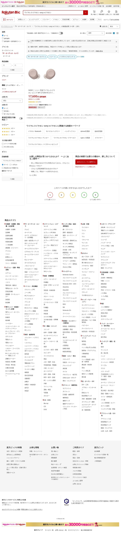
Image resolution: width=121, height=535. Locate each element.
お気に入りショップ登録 (80, 464)
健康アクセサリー (68, 404)
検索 (13, 70)
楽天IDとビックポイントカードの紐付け (60, 478)
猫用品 (84, 341)
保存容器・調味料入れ (70, 240)
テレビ (100, 19)
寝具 (102, 347)
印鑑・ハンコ (105, 281)
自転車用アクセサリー (108, 233)
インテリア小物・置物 (108, 409)
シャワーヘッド (30, 366)
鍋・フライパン (68, 229)
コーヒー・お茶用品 (69, 261)
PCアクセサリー (30, 296)
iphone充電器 (85, 131)
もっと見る (33, 175)
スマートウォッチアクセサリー (51, 262)
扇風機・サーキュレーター (12, 295)
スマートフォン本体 (50, 229)
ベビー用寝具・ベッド (89, 317)
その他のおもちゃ (87, 295)
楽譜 (45, 346)
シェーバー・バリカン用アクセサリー (32, 350)
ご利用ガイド (72, 6)
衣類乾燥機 (9, 239)
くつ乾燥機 (9, 245)
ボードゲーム (86, 281)
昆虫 (83, 368)
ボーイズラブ (48, 371)
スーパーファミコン (69, 316)
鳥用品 (84, 356)
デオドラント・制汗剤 (70, 374)
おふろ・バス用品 (87, 314)
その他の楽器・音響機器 (51, 321)
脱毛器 (27, 354)
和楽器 (46, 314)
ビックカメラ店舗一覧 (97, 6)
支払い (75, 454)
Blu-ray (46, 403)
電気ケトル (9, 342)
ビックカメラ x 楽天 (8, 6)
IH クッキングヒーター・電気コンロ (12, 354)
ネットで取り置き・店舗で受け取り (16, 468)
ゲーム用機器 (29, 324)
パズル (84, 275)
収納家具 (104, 379)
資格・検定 (47, 389)
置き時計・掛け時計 (107, 390)
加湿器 (7, 299)
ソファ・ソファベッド (108, 359)
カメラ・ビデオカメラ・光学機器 (31, 236)
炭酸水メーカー (10, 359)
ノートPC (28, 292)
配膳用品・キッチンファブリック (70, 254)
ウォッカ (84, 243)
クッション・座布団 (107, 362)
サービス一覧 (49, 530)
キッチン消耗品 (68, 243)
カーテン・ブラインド (108, 382)
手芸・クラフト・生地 (108, 290)
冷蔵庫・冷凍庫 (10, 229)
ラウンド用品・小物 (107, 246)
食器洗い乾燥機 (10, 362)
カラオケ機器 (48, 317)
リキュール (85, 239)
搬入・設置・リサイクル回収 (16, 461)
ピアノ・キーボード (50, 279)
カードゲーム (86, 278)
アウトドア (104, 260)
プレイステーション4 (69, 281)
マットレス (104, 350)
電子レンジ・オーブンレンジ (12, 313)
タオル (103, 299)
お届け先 (5, 97)
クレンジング (67, 365)
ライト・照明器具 (11, 263)
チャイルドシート (87, 328)
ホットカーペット (11, 279)
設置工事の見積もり (13, 464)
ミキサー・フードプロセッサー (12, 349)
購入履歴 (54, 461)
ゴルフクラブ (105, 236)
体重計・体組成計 (30, 384)
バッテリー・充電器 (50, 250)
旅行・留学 (47, 338)
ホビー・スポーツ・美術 (51, 342)
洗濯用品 (104, 287)
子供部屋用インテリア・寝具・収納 (107, 375)
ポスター (46, 396)
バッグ (103, 334)
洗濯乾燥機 (9, 235)
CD (45, 406)
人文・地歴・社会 (49, 362)
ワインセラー (9, 346)
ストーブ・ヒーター (11, 276)
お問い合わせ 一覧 (61, 530)
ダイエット (66, 391)
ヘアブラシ (28, 343)
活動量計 (27, 378)
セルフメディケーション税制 (11, 509)
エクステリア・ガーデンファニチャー (89, 406)
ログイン (106, 20)
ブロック (84, 292)
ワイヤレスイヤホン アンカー (38, 138)
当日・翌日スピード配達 (14, 451)
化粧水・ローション (69, 362)
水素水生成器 (9, 368)
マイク (4, 89)
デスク (103, 368)
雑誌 (45, 359)
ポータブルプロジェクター (32, 281)
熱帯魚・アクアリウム (89, 350)
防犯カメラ (85, 393)
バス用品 (104, 293)
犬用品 (84, 344)
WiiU (64, 304)
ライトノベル (48, 386)
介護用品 (65, 345)
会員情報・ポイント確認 (59, 467)
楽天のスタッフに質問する (86, 162)
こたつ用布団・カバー (108, 403)
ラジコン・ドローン (88, 272)
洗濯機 (92, 19)
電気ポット (9, 339)
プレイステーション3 (69, 298)
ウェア (103, 249)
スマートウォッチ (106, 319)
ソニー (4, 80)
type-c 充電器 (85, 138)
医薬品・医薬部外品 (69, 326)
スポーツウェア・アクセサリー (108, 264)
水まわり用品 (67, 267)
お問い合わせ (77, 484)
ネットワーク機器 (30, 311)
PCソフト (28, 330)
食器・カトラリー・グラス (70, 236)
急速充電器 (98, 131)
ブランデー (85, 246)
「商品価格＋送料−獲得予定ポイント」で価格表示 (42, 33)
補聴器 (27, 372)
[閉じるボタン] (116, 41)
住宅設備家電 (9, 260)
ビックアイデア (34, 19)
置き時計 (104, 316)
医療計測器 (66, 348)
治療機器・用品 (68, 329)
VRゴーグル (47, 271)
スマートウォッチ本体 (51, 258)
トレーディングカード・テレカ (88, 285)
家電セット (21, 19)
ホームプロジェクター (32, 248)
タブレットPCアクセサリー (51, 241)
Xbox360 (66, 290)
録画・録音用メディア (32, 240)
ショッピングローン (13, 458)
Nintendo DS (67, 310)
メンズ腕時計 (105, 307)
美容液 (65, 368)
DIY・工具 (85, 384)
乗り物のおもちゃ (87, 262)
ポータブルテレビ (30, 263)
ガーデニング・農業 (88, 402)
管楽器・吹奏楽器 (49, 290)
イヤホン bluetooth (34, 131)
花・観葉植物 (86, 410)
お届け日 (5, 105)
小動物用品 (85, 353)
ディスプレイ (29, 299)
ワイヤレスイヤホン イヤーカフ (65, 138)
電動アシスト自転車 (107, 230)
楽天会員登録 (115, 20)
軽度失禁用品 (67, 351)
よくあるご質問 (83, 6)
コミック (46, 329)
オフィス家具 (105, 406)
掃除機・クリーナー (11, 248)
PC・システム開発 (50, 380)
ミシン (7, 254)
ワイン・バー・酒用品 (70, 264)
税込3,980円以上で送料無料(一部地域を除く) (31, 6)
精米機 (7, 320)
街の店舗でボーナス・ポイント (39, 455)
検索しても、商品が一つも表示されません (44, 171)
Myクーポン (55, 464)
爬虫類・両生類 (87, 365)
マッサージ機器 (30, 369)
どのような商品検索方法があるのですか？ (44, 168)
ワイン (84, 230)
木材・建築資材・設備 (89, 399)
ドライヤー (46, 19)
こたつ (7, 282)
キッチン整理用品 (68, 247)
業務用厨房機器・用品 (70, 258)
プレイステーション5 (69, 278)
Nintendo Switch (68, 275)
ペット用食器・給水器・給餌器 (88, 360)
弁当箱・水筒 (67, 250)
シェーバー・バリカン (32, 346)
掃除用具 (104, 284)
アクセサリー (48, 299)
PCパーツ (28, 327)
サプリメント (67, 388)
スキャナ (27, 305)
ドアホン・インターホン (89, 388)
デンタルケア (29, 360)
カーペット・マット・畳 (108, 386)
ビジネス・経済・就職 (51, 350)
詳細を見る (99, 51)
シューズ (104, 239)
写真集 (46, 393)
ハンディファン (70, 131)
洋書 (45, 383)
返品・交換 (76, 458)
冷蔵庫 (84, 19)
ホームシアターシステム (32, 255)
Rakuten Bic (11, 13)
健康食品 (65, 397)
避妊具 (65, 337)
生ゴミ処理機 (9, 371)
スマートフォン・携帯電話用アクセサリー (51, 236)
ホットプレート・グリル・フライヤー (12, 332)
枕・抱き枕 (104, 353)
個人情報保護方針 (100, 458)
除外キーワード (7, 171)
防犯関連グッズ (106, 422)
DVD (45, 409)
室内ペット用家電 (87, 374)
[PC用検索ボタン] (85, 12)
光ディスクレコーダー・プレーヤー (31, 244)
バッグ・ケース (106, 243)
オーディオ (28, 232)
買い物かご (54, 451)
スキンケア (66, 359)
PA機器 (46, 282)
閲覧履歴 (54, 458)
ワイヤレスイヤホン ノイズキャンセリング (43, 144)
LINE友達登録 (77, 474)
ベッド (103, 356)
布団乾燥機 (9, 242)
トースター (9, 323)
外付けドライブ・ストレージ (32, 315)
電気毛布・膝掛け (11, 285)
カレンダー (47, 353)
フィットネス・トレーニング (108, 253)
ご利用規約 (97, 461)
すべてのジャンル (7, 26)
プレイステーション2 (69, 301)
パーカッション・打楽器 (51, 303)
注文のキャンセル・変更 (80, 461)
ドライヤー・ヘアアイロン (32, 339)
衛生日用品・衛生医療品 (70, 333)
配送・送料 (76, 451)
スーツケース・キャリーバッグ (108, 330)
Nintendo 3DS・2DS (69, 284)
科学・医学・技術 (49, 377)
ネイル (65, 371)
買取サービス (11, 472)
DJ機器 (46, 307)
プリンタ (27, 302)
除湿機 (7, 302)
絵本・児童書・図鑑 (50, 332)
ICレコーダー (29, 260)
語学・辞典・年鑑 (49, 374)
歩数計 (27, 381)
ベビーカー (85, 325)
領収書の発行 (77, 467)
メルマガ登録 (77, 471)
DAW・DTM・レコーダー (51, 286)
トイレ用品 (104, 296)
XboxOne (66, 287)
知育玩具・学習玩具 (88, 259)
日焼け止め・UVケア (69, 378)
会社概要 (109, 6)
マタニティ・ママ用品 (89, 311)
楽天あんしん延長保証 (14, 454)
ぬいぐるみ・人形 (87, 256)
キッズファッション (88, 305)
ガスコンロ (9, 336)
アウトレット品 (106, 419)
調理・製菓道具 (68, 232)
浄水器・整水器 (10, 365)
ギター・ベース (49, 296)
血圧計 (27, 388)
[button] (12, 76)
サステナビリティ (73, 530)
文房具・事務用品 (106, 278)
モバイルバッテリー (53, 131)
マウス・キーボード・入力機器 (32, 320)
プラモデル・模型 (87, 266)
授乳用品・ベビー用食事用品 (89, 321)
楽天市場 (116, 6)
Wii (64, 307)
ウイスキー (85, 227)
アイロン (8, 251)
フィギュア (85, 269)
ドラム (46, 293)
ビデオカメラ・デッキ (32, 252)
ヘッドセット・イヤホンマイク (51, 254)
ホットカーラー (30, 357)
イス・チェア (105, 371)
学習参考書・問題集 (50, 365)
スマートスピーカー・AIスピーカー (32, 276)
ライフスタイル (49, 356)
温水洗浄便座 (29, 375)
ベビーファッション (88, 308)
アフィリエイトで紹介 (80, 477)
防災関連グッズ (87, 396)
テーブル (104, 365)
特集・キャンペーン (36, 451)
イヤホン (56, 19)
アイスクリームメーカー (12, 375)
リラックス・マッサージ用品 (70, 408)
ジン (83, 233)
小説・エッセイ (49, 368)
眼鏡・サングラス (106, 268)
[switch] (21, 118)
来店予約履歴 (55, 471)
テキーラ (84, 249)
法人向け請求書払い (57, 474)
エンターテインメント (51, 335)
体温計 (27, 391)
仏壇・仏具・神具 (106, 431)
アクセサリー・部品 (31, 269)
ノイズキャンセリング (9, 92)
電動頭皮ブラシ (30, 363)
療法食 (84, 377)
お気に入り (54, 454)
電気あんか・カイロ (11, 288)
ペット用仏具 (86, 371)
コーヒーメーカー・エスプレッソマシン (12, 327)
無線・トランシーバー (32, 272)
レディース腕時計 (106, 310)
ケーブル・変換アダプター (51, 246)
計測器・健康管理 (68, 394)
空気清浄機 (65, 19)
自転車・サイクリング (108, 227)
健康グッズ (66, 401)
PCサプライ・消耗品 (31, 308)
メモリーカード (30, 266)
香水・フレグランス (69, 381)
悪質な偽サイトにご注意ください (32, 509)
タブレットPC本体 (50, 232)
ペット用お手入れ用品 (89, 347)
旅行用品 (104, 337)
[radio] (2, 35)
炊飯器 (7, 317)
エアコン (76, 19)
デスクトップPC (30, 289)
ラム (83, 236)
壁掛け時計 (104, 313)
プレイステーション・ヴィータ (70, 294)
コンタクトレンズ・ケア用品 (70, 341)
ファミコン (66, 313)
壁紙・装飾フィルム (107, 393)
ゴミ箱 (103, 400)
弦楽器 (46, 310)
